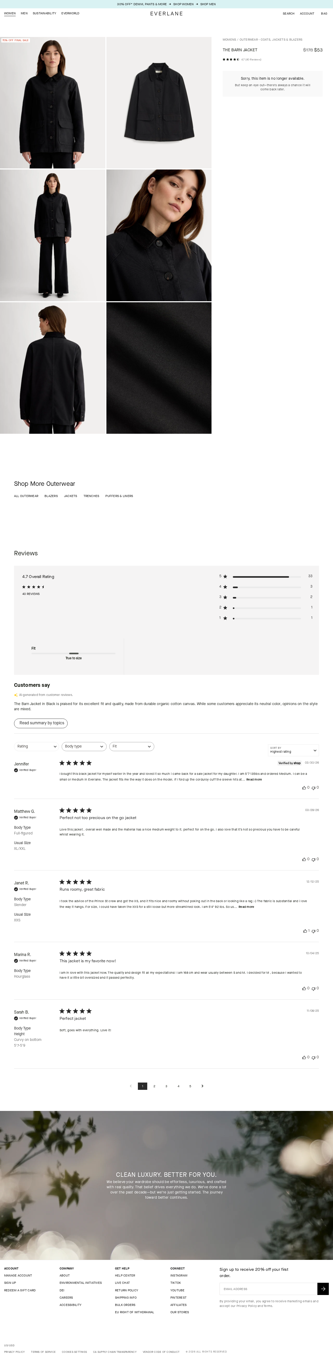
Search (288, 13)
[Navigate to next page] (202, 1086)
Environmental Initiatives (81, 1283)
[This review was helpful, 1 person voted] (305, 930)
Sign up (10, 1283)
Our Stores (179, 1312)
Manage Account (18, 1275)
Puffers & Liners (119, 496)
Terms (268, 1306)
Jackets (70, 496)
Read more (254, 779)
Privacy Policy (246, 1306)
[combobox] (36, 749)
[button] (324, 13)
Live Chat (122, 1283)
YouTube (177, 1290)
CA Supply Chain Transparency (115, 1352)
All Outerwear (26, 496)
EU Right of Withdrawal (134, 1312)
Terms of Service (43, 1352)
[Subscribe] (323, 1289)
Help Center (125, 1275)
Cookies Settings (74, 1352)
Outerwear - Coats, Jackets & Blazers (271, 39)
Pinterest (178, 1298)
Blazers (51, 496)
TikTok (175, 1283)
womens (229, 39)
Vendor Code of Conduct (161, 1352)
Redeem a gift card (20, 1290)
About (65, 1275)
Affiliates (178, 1305)
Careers (66, 1298)
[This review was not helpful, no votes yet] (313, 787)
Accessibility (70, 1305)
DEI (62, 1290)
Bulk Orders (125, 1305)
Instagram (178, 1275)
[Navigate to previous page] (130, 1086)
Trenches (91, 496)
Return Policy (126, 1290)
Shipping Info (126, 1298)
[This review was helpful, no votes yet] (304, 787)
